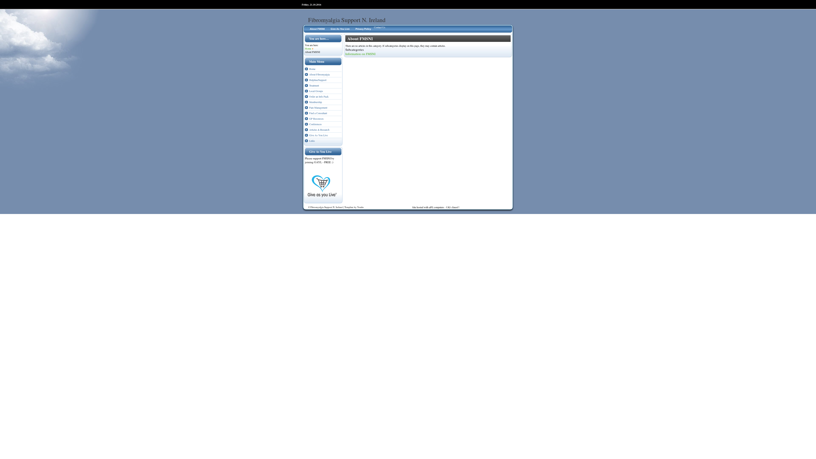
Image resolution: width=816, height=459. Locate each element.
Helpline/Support (317, 80)
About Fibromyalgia (319, 74)
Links (312, 140)
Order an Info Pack (319, 96)
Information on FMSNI (360, 54)
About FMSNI (317, 29)
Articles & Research (319, 129)
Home (312, 69)
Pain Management (318, 107)
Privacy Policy (363, 29)
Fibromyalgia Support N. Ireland (346, 20)
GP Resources (316, 118)
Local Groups (316, 91)
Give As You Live (340, 29)
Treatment (314, 85)
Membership (315, 102)
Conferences (315, 124)
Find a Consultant (318, 113)
